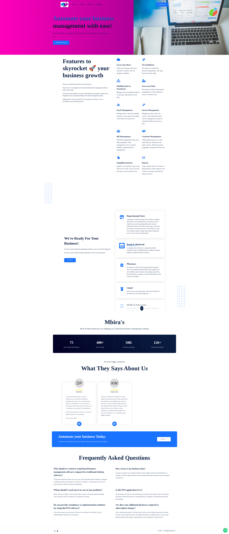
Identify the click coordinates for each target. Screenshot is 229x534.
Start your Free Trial (61, 42)
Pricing (82, 4)
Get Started (70, 260)
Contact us (90, 4)
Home (75, 4)
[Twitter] (57, 531)
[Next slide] (141, 308)
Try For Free (162, 4)
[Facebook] (54, 531)
